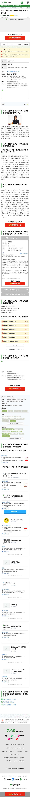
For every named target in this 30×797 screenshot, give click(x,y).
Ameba (9, 779)
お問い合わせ (9, 760)
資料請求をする (15, 38)
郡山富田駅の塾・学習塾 (9, 699)
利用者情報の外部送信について (11, 757)
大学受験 (22, 735)
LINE (14, 735)
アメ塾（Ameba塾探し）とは (17, 744)
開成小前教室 (5, 589)
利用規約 (26, 751)
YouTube (20, 739)
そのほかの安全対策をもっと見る (15, 438)
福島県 (6, 7)
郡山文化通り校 (6, 502)
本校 (3, 568)
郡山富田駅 (14, 7)
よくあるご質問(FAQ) (19, 760)
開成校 (4, 546)
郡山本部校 (5, 611)
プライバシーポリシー (14, 754)
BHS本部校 (4, 455)
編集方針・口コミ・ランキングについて (15, 748)
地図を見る (5, 462)
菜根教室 (4, 654)
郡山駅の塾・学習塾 (8, 702)
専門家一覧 (11, 751)
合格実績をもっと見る (14, 349)
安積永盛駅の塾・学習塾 (9, 705)
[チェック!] (27, 459)
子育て (11, 739)
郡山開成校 (5, 481)
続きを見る (15, 345)
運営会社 (22, 757)
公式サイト (15, 511)
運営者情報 (19, 751)
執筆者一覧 (4, 751)
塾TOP (2, 7)
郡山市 (10, 7)
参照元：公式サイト (24, 253)
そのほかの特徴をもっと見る (15, 423)
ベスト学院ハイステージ (13, 71)
